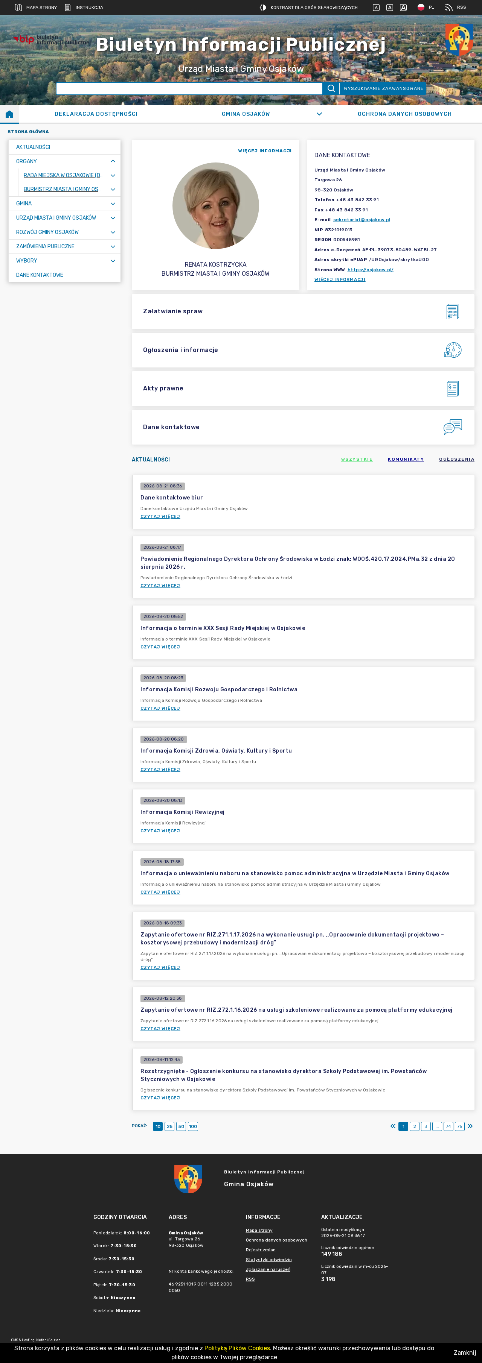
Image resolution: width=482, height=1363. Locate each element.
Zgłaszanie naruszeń (268, 1269)
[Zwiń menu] (113, 161)
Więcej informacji (340, 279)
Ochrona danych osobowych (276, 1240)
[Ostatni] (470, 1126)
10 (158, 1126)
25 (169, 1126)
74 (448, 1126)
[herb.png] (459, 40)
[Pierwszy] (393, 1126)
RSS (461, 7)
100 (193, 1126)
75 (459, 1126)
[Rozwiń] (319, 114)
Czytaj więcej (160, 516)
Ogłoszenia (456, 459)
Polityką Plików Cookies (237, 1348)
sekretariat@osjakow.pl (361, 219)
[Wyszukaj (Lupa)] (330, 88)
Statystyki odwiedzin (269, 1259)
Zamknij (465, 1352)
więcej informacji (265, 150)
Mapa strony (41, 7)
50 (181, 1126)
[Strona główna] (9, 114)
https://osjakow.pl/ (371, 269)
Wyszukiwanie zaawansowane (384, 88)
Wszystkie (357, 459)
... (437, 1126)
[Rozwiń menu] (113, 175)
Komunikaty (406, 459)
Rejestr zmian (261, 1249)
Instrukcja (89, 7)
